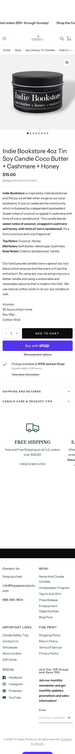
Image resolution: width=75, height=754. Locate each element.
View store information (25, 374)
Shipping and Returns (22, 391)
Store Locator (12, 653)
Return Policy (48, 641)
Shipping (7, 180)
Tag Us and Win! (50, 594)
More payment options (37, 354)
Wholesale (10, 647)
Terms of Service (50, 647)
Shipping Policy (50, 635)
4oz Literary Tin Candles (40, 50)
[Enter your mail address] (69, 718)
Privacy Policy (49, 653)
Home (6, 50)
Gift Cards (10, 660)
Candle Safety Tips (15, 635)
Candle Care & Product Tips (28, 401)
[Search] (62, 39)
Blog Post (45, 617)
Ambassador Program (54, 588)
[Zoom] (67, 62)
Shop (18, 50)
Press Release (48, 600)
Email (42, 710)
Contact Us (10, 641)
